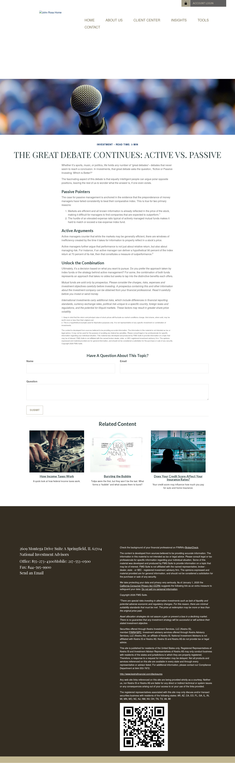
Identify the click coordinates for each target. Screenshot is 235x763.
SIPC (138, 632)
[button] (114, 19)
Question (31, 381)
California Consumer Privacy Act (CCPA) (140, 585)
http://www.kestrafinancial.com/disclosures (141, 673)
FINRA (132, 632)
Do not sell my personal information (159, 589)
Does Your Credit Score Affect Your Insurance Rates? (178, 478)
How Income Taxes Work (57, 476)
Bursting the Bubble (117, 476)
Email (123, 361)
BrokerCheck (191, 547)
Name (29, 361)
